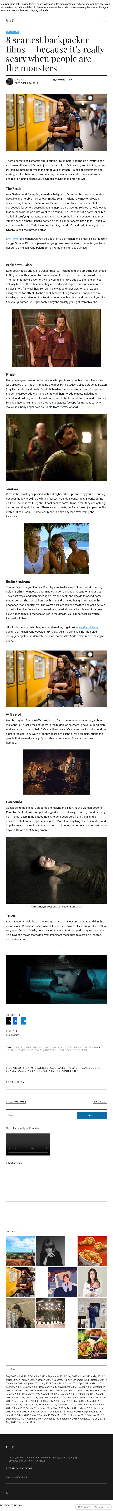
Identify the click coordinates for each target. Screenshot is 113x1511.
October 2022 (38, 1376)
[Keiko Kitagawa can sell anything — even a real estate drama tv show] (92, 1282)
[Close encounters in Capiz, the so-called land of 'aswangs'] (20, 1251)
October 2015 (51, 1418)
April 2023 (24, 1376)
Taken (39, 1050)
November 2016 (56, 1411)
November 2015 (33, 1418)
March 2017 (86, 1408)
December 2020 (47, 1387)
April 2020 (68, 1390)
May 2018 (79, 1401)
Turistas (65, 1050)
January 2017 (20, 1411)
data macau (13, 32)
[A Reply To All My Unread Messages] (62, 1282)
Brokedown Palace (51, 1047)
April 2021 (84, 1383)
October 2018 (39, 1401)
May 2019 (44, 1397)
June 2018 (66, 1401)
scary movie (25, 1050)
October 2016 (74, 1411)
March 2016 (63, 1415)
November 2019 (49, 1394)
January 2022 (44, 1380)
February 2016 (78, 1415)
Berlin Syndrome (26, 1047)
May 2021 (71, 1383)
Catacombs (72, 1047)
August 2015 (86, 1418)
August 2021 (32, 1383)
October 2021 (98, 1380)
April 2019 (56, 1397)
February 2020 (97, 1390)
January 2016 (95, 1415)
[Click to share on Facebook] (15, 1021)
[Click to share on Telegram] (23, 1021)
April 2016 (49, 1415)
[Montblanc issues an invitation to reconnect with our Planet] (92, 1313)
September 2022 (56, 1376)
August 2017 (20, 1408)
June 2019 (31, 1397)
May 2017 (59, 1408)
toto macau (42, 1390)
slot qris (18, 1390)
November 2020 (66, 1387)
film (84, 1047)
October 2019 (67, 1394)
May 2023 (11, 1376)
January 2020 (13, 1394)
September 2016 (92, 1411)
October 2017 (84, 1404)
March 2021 (98, 1383)
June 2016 (23, 1415)
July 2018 (54, 1401)
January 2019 (86, 1397)
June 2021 (58, 1383)
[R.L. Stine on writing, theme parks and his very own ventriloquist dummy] (20, 1313)
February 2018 (13, 1404)
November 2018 (22, 1401)
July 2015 (100, 1418)
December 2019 (30, 1394)
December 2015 (14, 1418)
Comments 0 (64, 79)
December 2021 (62, 1380)
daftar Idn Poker (34, 7)
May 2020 (55, 1390)
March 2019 (70, 1397)
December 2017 (47, 1404)
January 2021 (30, 1387)
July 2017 (34, 1408)
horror (93, 1047)
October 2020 (84, 1387)
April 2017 (72, 1408)
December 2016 (38, 1411)
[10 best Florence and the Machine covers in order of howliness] (50, 1251)
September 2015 (68, 1418)
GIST (10, 20)
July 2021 (46, 1383)
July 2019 (19, 1397)
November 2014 (27, 1422)
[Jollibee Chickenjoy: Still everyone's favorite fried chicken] (92, 1251)
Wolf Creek (80, 1050)
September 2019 (84, 1394)
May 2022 (98, 1376)
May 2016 (36, 1415)
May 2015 (11, 1422)
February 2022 (27, 1380)
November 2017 (66, 1404)
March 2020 (81, 1390)
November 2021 (80, 1380)
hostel (10, 1050)
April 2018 (92, 1401)
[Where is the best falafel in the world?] (92, 1344)
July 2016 (11, 1415)
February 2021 (13, 1387)
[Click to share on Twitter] (8, 1021)
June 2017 (46, 1408)
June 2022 (85, 1376)
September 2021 (14, 1383)
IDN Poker (12, 238)
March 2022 (12, 1380)
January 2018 (30, 1404)
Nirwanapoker (86, 4)
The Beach (51, 1050)
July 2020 (29, 1390)
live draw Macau (89, 627)
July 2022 (72, 1376)
